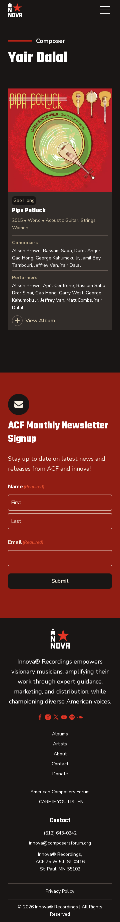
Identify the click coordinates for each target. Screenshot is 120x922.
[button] (104, 10)
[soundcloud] (80, 717)
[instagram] (48, 717)
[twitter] (56, 717)
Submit (60, 581)
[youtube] (64, 717)
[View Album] (60, 209)
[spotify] (72, 717)
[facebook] (40, 717)
